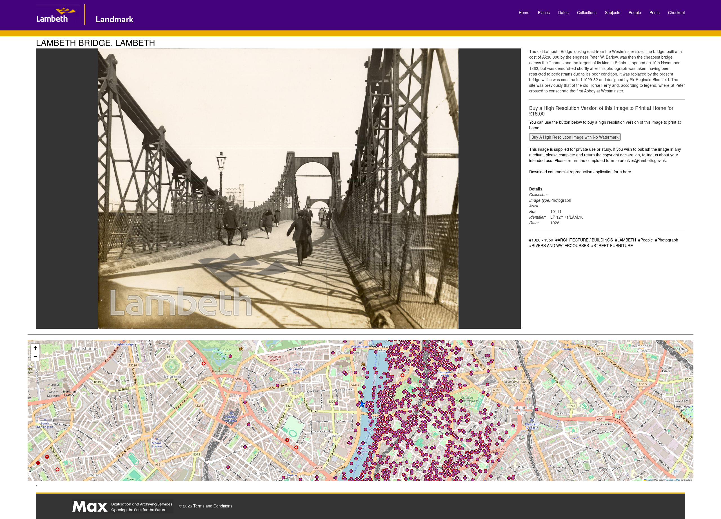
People (635, 12)
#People (645, 240)
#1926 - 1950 (541, 240)
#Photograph (666, 240)
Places (544, 12)
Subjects (612, 12)
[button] (382, 463)
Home (524, 12)
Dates (563, 12)
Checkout (676, 12)
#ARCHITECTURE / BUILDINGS (584, 240)
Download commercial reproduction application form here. (580, 171)
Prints (654, 12)
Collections (587, 12)
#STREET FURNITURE (612, 245)
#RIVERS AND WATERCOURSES (559, 245)
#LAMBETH (625, 240)
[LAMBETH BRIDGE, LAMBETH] (278, 188)
